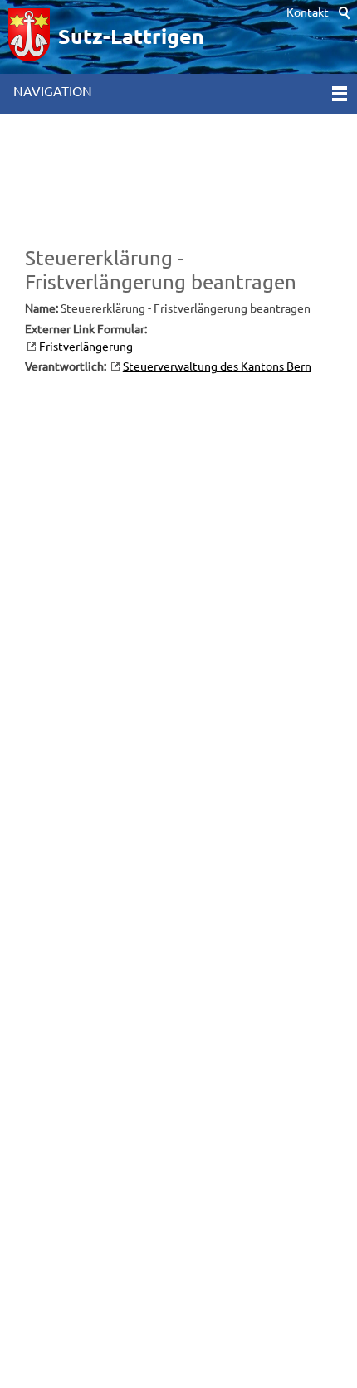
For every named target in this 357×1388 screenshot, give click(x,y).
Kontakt (307, 12)
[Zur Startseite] (29, 37)
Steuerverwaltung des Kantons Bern (217, 366)
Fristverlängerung (86, 346)
